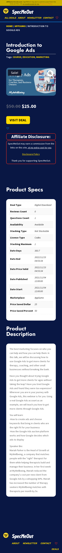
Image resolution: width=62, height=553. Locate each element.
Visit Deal (18, 120)
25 (36, 304)
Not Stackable (42, 231)
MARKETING (42, 57)
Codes (38, 237)
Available (39, 224)
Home (9, 26)
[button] (50, 73)
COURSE (17, 57)
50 (36, 310)
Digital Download (43, 204)
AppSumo (20, 26)
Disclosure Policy (46, 4)
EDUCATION (29, 57)
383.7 (37, 250)
